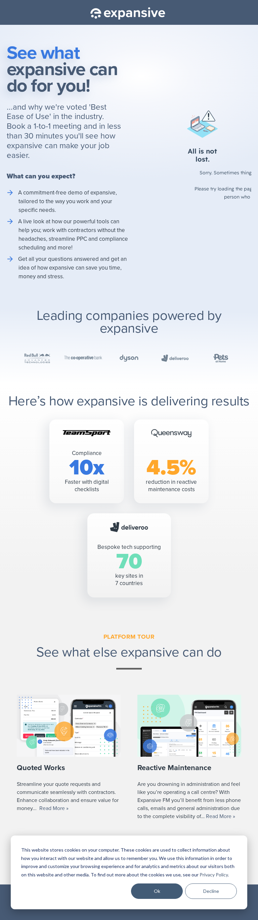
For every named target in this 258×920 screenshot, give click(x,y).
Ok (157, 891)
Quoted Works (41, 767)
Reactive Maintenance (174, 767)
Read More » (54, 808)
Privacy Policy (214, 874)
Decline (211, 891)
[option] (77, 758)
